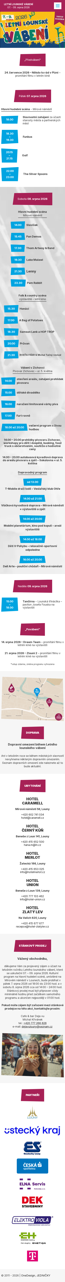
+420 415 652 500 (32, 841)
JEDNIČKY (43, 1275)
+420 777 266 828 (35, 1023)
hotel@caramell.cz (32, 817)
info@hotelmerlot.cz (32, 872)
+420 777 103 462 (32, 896)
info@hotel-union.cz (32, 899)
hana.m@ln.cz (32, 844)
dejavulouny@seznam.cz (37, 1026)
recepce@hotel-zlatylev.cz (32, 926)
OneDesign (28, 1275)
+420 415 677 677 (32, 923)
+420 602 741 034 (32, 814)
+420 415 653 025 (32, 869)
